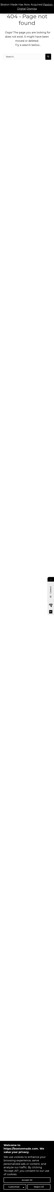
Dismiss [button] (32, 8)
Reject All (39, 1187)
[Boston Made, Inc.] (51, 605)
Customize (13, 1187)
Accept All (27, 1180)
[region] (27, 1166)
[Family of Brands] (51, 612)
